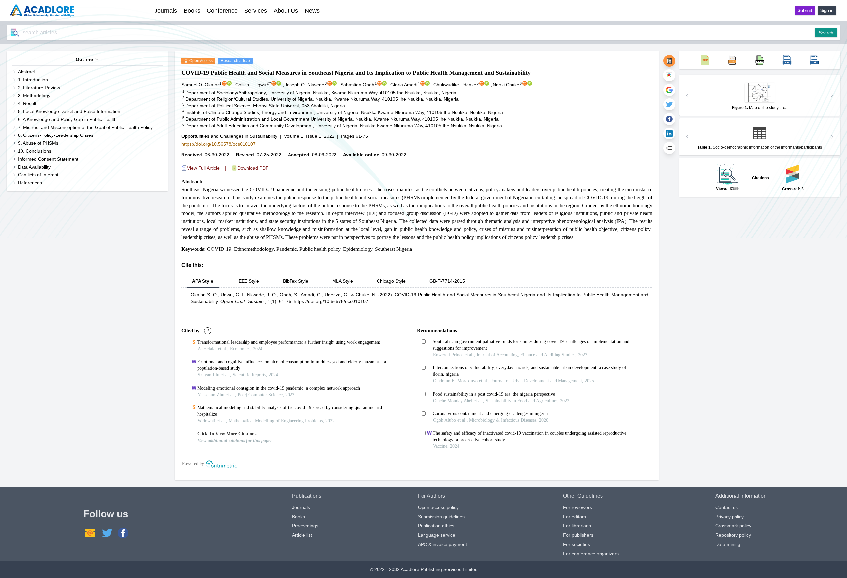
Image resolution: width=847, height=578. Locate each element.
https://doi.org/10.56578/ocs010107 (218, 144)
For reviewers (577, 507)
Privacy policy (729, 516)
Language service (436, 535)
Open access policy (438, 507)
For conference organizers (591, 553)
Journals (301, 507)
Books (298, 516)
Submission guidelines (441, 516)
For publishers (578, 535)
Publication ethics (436, 525)
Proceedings (305, 525)
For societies (576, 544)
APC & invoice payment (442, 544)
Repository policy (733, 535)
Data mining (727, 544)
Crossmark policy (733, 525)
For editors (574, 516)
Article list (302, 535)
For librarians (577, 525)
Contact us (726, 507)
